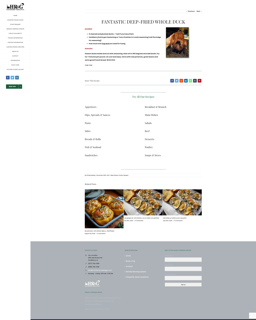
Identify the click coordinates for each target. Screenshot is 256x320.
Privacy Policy (139, 312)
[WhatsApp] (190, 80)
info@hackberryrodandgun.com (100, 257)
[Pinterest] (199, 80)
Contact (129, 253)
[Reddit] (181, 80)
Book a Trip (130, 248)
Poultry (121, 175)
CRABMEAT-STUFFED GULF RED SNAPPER (102, 218)
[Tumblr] (195, 80)
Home (128, 243)
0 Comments (100, 220)
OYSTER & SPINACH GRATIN (136, 218)
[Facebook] (172, 80)
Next (198, 11)
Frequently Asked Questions (137, 264)
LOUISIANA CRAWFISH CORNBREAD (178, 218)
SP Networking (91, 175)
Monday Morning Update (136, 259)
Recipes (126, 175)
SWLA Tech (114, 312)
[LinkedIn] (186, 80)
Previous (191, 11)
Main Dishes (114, 175)
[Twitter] (176, 80)
